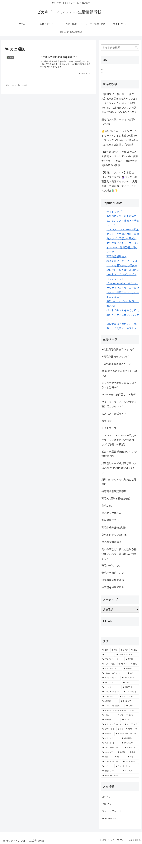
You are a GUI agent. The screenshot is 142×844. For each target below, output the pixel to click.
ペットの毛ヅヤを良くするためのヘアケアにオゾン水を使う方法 (122, 315)
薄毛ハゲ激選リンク (113, 572)
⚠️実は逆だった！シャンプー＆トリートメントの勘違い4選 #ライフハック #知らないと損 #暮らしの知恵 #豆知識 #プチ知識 (120, 138)
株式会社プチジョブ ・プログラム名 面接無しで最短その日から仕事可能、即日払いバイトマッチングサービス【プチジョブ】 (122, 270)
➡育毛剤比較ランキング (115, 356)
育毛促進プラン (110, 520)
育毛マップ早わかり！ (114, 513)
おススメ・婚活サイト (114, 413)
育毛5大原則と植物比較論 (116, 498)
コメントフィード (111, 811)
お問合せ (106, 421)
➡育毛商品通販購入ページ (116, 363)
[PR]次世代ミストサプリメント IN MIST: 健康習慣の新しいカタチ (122, 248)
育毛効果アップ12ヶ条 (114, 534)
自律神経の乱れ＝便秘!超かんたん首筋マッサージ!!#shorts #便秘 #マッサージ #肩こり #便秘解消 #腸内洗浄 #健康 (120, 158)
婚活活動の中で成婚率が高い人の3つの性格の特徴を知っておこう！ (120, 468)
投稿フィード (109, 804)
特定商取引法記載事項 (114, 491)
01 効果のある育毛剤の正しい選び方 (119, 373)
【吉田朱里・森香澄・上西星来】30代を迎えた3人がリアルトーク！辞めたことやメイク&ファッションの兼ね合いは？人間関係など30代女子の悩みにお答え (120, 103)
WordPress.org (110, 818)
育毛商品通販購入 (116, 256)
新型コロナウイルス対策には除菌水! (119, 481)
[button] (136, 47)
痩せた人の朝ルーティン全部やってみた (119, 121)
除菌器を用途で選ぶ (113, 587)
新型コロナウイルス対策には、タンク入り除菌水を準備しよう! (122, 221)
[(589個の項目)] (108, 655)
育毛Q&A (107, 505)
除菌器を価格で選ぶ (113, 580)
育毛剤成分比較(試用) (114, 527)
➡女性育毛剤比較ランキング (118, 349)
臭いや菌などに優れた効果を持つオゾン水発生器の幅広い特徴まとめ (119, 554)
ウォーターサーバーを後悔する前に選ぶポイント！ (119, 404)
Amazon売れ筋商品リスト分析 (119, 394)
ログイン (106, 796)
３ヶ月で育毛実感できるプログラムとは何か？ (119, 385)
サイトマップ (113, 211)
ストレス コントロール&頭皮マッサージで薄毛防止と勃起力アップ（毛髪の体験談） (122, 234)
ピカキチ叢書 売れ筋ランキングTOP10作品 (119, 453)
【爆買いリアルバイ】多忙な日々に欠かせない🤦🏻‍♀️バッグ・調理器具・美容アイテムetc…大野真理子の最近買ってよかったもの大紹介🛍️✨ (119, 181)
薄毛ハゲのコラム (111, 565)
